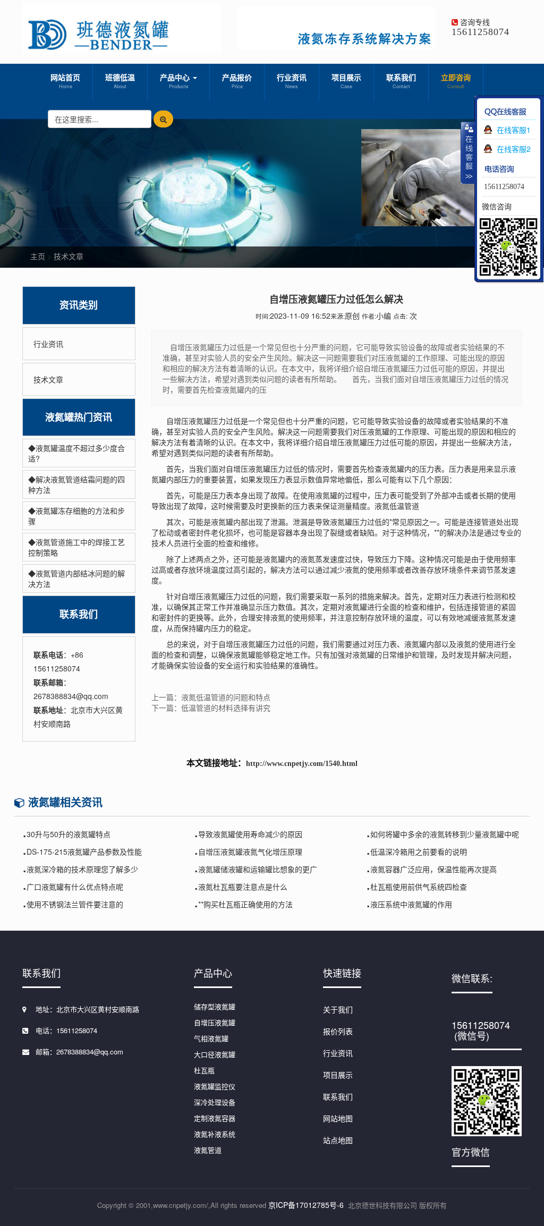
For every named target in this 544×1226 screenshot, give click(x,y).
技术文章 (68, 256)
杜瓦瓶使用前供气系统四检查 (418, 886)
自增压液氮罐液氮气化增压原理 (250, 851)
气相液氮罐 (211, 1038)
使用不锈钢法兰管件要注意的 (75, 904)
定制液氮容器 (214, 1118)
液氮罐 (356, 606)
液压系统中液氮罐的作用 (411, 904)
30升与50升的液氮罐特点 (68, 834)
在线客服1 (514, 129)
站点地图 (338, 1140)
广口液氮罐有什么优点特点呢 (75, 886)
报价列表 (338, 1031)
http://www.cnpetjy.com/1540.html (302, 764)
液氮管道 (208, 1150)
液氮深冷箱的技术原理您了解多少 (82, 869)
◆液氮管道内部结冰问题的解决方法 (76, 578)
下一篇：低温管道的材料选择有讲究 (210, 707)
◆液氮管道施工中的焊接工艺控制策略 (76, 547)
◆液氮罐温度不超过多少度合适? (76, 453)
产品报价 (237, 81)
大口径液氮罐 (214, 1054)
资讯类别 (79, 305)
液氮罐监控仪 (214, 1086)
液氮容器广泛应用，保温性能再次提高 (433, 869)
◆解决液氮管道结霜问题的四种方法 (76, 484)
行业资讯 (292, 81)
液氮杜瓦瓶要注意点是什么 (242, 886)
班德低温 (120, 81)
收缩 (468, 152)
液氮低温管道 (397, 505)
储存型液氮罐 (214, 1006)
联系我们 (401, 81)
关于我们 (338, 1009)
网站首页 (65, 81)
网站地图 (338, 1118)
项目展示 (346, 81)
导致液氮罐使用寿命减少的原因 (250, 834)
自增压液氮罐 (214, 1022)
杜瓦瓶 (204, 1070)
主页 (37, 256)
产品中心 (176, 81)
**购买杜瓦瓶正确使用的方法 (245, 904)
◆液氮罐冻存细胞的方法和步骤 (76, 515)
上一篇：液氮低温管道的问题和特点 (210, 697)
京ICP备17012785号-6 (306, 1204)
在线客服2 (514, 148)
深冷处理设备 (214, 1102)
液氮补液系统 (214, 1134)
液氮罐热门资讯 (78, 417)
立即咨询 (456, 81)
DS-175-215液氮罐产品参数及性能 (84, 851)
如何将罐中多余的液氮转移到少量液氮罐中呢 (444, 834)
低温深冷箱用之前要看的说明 (418, 851)
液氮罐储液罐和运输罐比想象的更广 (257, 869)
